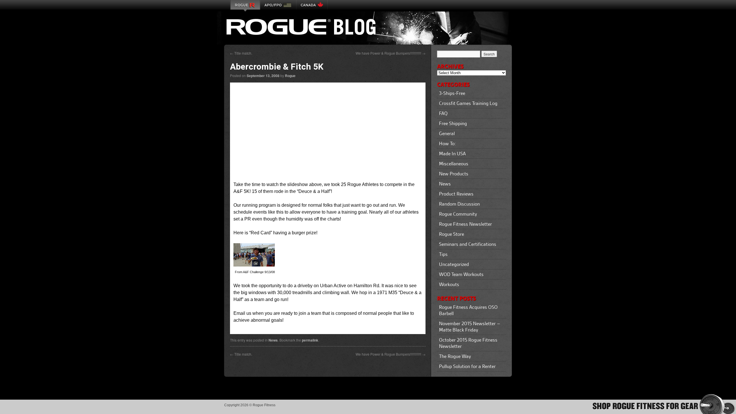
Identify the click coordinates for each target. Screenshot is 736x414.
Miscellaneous (453, 163)
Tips (443, 254)
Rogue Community (458, 214)
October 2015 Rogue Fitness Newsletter (468, 343)
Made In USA (452, 153)
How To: (447, 143)
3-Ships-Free (452, 93)
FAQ (443, 113)
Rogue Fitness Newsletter (465, 224)
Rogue (290, 75)
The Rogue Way (455, 356)
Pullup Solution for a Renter (467, 366)
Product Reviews (456, 194)
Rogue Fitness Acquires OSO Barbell (468, 310)
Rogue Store (451, 234)
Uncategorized (454, 264)
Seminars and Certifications (467, 244)
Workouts (449, 284)
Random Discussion (459, 204)
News (273, 340)
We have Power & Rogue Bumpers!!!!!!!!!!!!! (390, 53)
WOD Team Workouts (461, 274)
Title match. (241, 53)
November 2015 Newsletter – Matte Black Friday (469, 326)
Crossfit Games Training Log (468, 103)
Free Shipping (453, 123)
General (447, 133)
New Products (453, 173)
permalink (310, 340)
